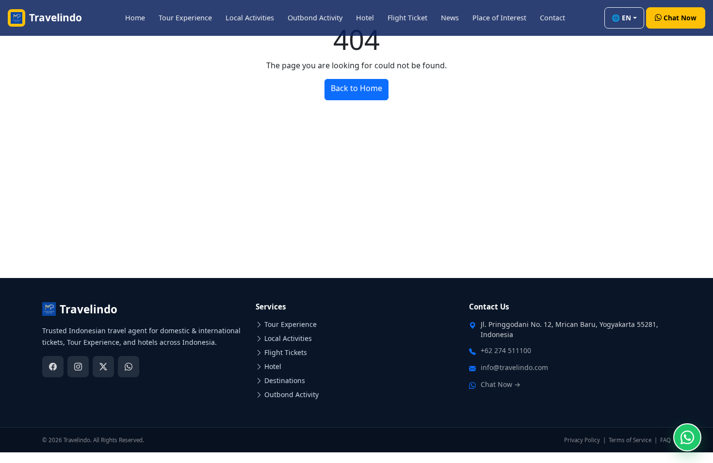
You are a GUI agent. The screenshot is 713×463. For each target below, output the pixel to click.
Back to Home (356, 88)
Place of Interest (499, 17)
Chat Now (680, 17)
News (450, 17)
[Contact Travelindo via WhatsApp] (687, 437)
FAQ (665, 440)
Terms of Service (630, 440)
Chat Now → (500, 384)
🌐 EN (621, 17)
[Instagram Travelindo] (78, 366)
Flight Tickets (285, 352)
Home (135, 17)
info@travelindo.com (514, 367)
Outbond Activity (315, 17)
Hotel (365, 17)
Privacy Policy (582, 440)
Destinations (284, 380)
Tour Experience (185, 17)
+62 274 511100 (506, 350)
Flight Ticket (407, 17)
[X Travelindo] (103, 366)
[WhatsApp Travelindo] (128, 366)
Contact (552, 17)
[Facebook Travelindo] (53, 366)
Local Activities (250, 17)
